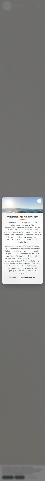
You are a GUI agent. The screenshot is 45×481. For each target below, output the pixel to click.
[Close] (39, 201)
